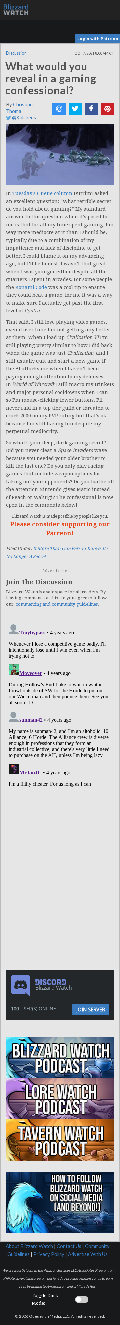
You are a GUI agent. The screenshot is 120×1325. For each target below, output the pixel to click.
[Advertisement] (62, 835)
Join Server (90, 1009)
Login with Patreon (97, 38)
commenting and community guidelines (57, 604)
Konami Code (31, 287)
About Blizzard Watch (29, 1246)
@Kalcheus (23, 117)
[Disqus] (60, 704)
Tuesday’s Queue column (42, 193)
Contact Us (69, 1246)
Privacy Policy (48, 1254)
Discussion (16, 53)
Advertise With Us (88, 1254)
